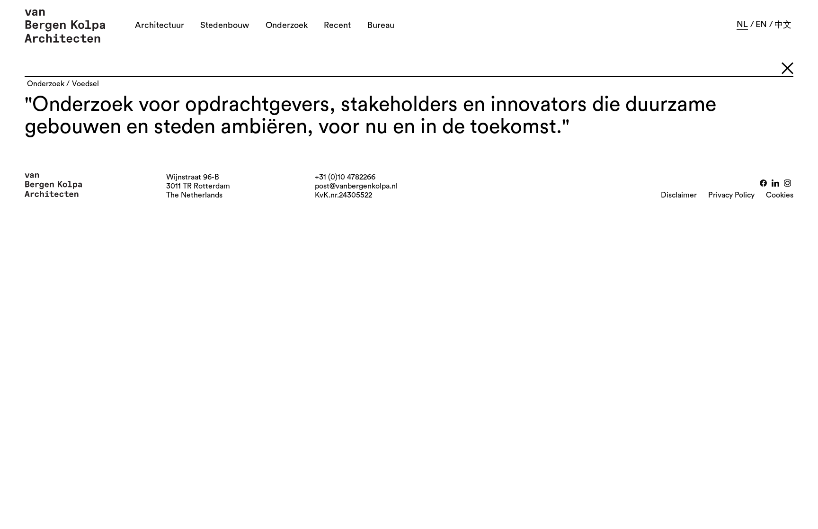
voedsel (85, 84)
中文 (782, 24)
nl (742, 24)
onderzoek (45, 84)
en (761, 24)
